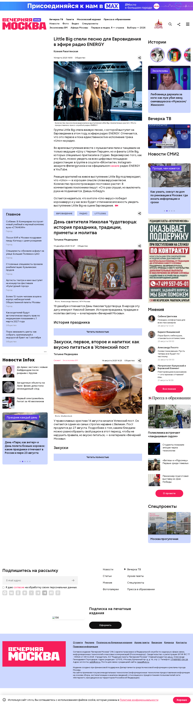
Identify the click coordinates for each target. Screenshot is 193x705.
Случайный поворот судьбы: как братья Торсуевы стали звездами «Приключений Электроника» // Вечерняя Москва (157, 55)
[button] (8, 425)
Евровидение (64, 213)
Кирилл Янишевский (169, 332)
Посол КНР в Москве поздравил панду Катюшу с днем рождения (23, 239)
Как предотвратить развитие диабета (169, 175)
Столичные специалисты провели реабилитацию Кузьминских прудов (24, 267)
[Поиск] (170, 24)
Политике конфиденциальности (139, 700)
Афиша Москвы (79, 27)
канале (114, 166)
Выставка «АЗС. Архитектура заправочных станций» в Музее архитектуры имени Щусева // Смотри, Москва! (174, 55)
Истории (157, 42)
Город (9, 231)
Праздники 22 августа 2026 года (25, 425)
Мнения (156, 309)
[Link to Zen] (24, 592)
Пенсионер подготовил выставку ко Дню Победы (175, 479)
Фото (65, 23)
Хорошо (182, 700)
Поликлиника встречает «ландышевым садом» (164, 434)
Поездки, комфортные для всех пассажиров (171, 321)
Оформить (105, 625)
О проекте (169, 493)
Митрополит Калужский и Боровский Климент (172, 367)
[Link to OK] (18, 592)
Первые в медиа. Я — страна (107, 27)
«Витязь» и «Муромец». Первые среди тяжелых (175, 462)
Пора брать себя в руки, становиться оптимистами (171, 337)
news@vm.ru (143, 662)
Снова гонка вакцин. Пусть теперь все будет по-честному (171, 354)
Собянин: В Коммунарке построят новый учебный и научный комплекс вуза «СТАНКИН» (25, 224)
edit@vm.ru (95, 662)
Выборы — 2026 (136, 27)
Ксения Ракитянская (66, 51)
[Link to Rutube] (51, 592)
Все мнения (169, 388)
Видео (75, 23)
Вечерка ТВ (56, 19)
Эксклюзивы (160, 71)
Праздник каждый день (22, 417)
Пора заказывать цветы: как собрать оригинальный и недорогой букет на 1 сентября (23, 334)
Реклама (89, 642)
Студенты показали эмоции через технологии (173, 447)
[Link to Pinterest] (57, 592)
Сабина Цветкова (167, 316)
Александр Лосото (168, 347)
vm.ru (170, 657)
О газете (78, 642)
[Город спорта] (158, 24)
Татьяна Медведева (66, 239)
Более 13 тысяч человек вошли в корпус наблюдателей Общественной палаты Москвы (23, 299)
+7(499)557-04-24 (179, 659)
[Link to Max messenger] (4, 592)
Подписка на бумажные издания (114, 642)
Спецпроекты (90, 23)
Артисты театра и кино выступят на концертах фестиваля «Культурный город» (24, 283)
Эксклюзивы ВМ (58, 27)
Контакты (181, 642)
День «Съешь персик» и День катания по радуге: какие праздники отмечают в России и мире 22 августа (25, 448)
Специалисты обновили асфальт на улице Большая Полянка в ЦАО (25, 252)
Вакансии (157, 642)
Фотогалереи (111, 589)
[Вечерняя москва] (34, 654)
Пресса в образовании (117, 19)
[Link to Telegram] (38, 592)
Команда (169, 642)
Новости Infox (18, 360)
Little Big (100, 213)
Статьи (107, 576)
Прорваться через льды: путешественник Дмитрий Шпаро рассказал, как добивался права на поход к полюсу (169, 78)
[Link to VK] (11, 592)
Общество (11, 325)
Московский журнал (89, 19)
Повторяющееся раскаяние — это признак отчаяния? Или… (172, 374)
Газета (70, 19)
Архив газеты (135, 576)
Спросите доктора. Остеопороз (169, 136)
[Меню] (188, 24)
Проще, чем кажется (166, 168)
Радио (83, 213)
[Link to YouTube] (31, 592)
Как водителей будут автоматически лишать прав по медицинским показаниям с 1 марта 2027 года (23, 317)
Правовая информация (85, 647)
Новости (54, 23)
